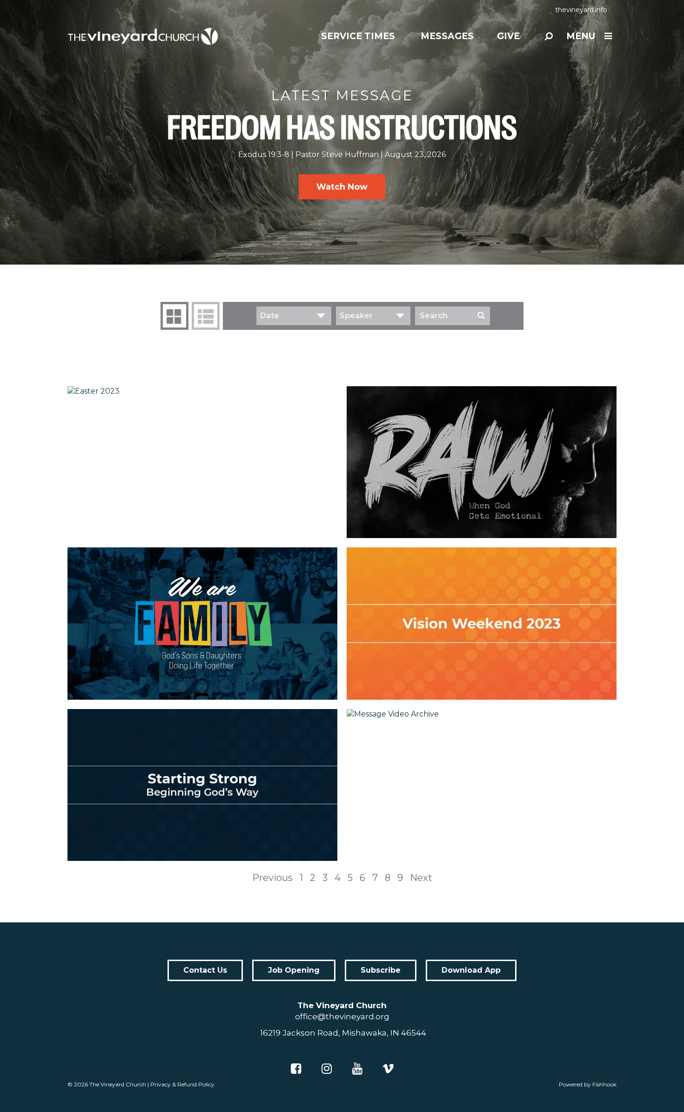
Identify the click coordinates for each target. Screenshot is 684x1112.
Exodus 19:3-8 (263, 154)
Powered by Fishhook (588, 1084)
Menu (580, 36)
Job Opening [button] (294, 970)
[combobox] (293, 316)
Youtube (357, 1069)
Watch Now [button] (342, 187)
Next (421, 877)
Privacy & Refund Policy (182, 1084)
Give (508, 36)
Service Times (358, 36)
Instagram (327, 1069)
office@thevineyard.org (342, 1016)
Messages (447, 36)
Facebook (296, 1069)
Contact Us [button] (205, 970)
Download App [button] (471, 970)
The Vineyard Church (117, 1084)
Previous (272, 877)
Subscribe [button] (381, 970)
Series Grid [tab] (174, 316)
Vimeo (388, 1069)
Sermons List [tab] (206, 316)
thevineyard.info (581, 10)
